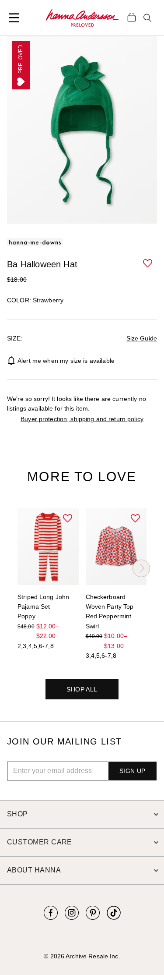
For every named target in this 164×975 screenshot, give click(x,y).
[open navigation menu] (14, 18)
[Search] (147, 18)
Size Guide (141, 338)
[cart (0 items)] (132, 16)
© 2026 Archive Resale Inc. (82, 956)
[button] (148, 264)
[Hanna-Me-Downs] (82, 18)
